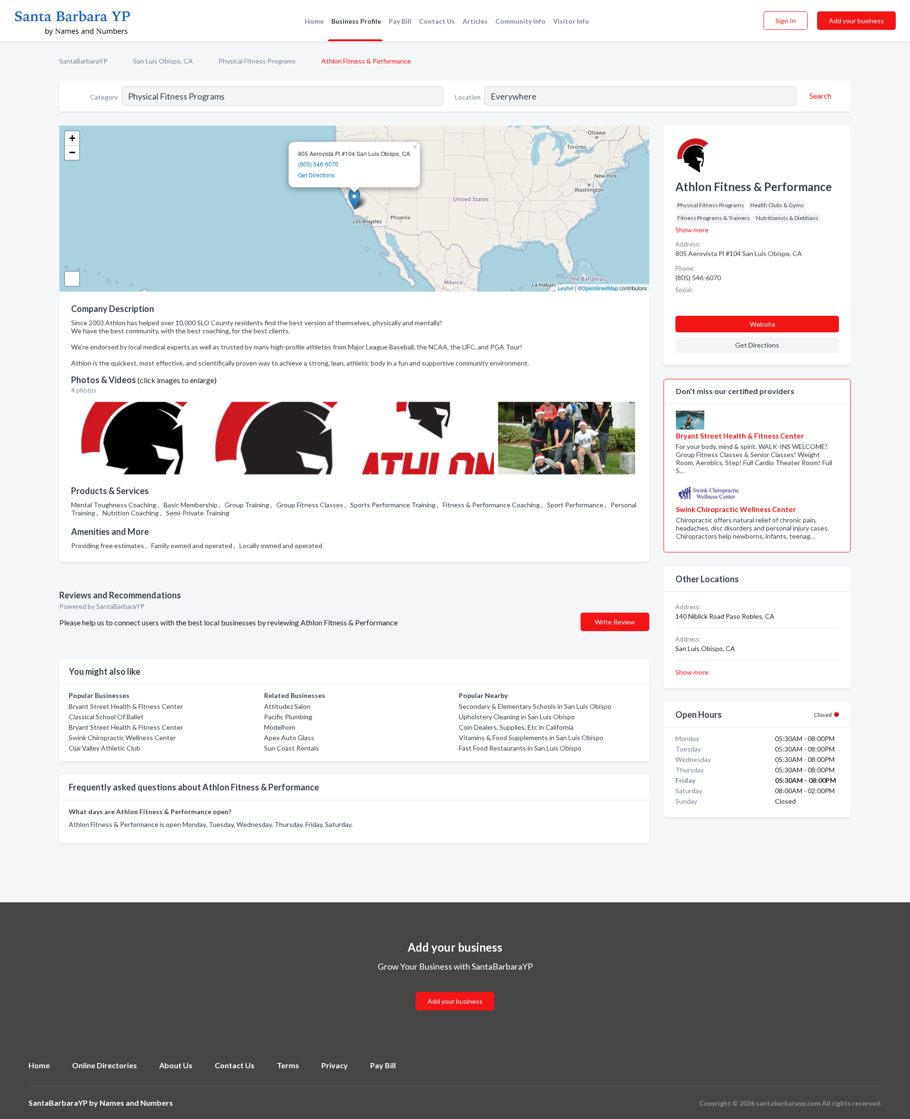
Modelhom (279, 727)
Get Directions (316, 175)
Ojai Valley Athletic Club (104, 748)
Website (762, 324)
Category (104, 97)
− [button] (72, 152)
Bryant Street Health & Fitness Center (126, 706)
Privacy (334, 1065)
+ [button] (72, 138)
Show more (692, 230)
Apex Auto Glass (289, 738)
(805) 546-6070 (318, 164)
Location (468, 97)
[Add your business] (455, 989)
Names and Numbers (136, 1102)
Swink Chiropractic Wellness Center (122, 738)
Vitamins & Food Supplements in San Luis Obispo (531, 738)
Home (314, 21)
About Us (175, 1065)
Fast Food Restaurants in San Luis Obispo (520, 748)
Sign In (785, 21)
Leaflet (565, 288)
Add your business (856, 21)
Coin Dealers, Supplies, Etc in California (516, 727)
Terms (288, 1065)
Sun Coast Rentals (291, 748)
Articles (475, 21)
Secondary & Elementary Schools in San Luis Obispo (535, 706)
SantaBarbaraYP (83, 61)
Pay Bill (400, 21)
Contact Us (437, 21)
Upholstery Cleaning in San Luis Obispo (517, 717)
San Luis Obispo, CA (163, 61)
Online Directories (104, 1065)
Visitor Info (571, 21)
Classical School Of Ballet (106, 717)
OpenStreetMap (600, 288)
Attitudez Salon (287, 706)
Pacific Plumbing (288, 717)
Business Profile (356, 21)
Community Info (520, 21)
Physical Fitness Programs (257, 61)
